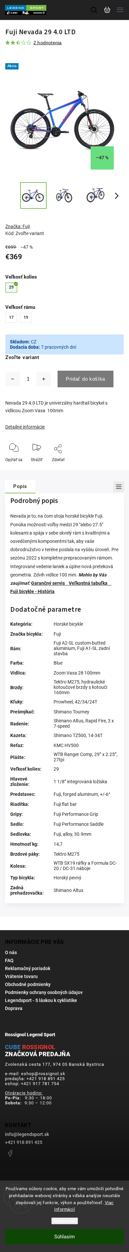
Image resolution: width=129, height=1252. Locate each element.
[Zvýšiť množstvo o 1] (43, 379)
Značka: (17, 226)
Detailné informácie (25, 427)
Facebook (10, 1153)
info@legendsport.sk (27, 1134)
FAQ (9, 960)
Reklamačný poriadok (27, 968)
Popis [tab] (20, 486)
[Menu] (120, 10)
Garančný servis (50, 583)
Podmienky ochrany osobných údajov (44, 992)
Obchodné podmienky (28, 984)
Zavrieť (107, 468)
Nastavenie (64, 1220)
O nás (11, 952)
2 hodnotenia (47, 42)
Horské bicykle (68, 624)
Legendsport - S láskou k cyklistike (41, 1000)
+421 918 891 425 (23, 1142)
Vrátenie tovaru (21, 976)
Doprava (13, 1008)
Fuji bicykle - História (32, 591)
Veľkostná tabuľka (90, 583)
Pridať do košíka (85, 379)
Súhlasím (64, 1237)
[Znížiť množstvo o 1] (12, 379)
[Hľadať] (94, 10)
